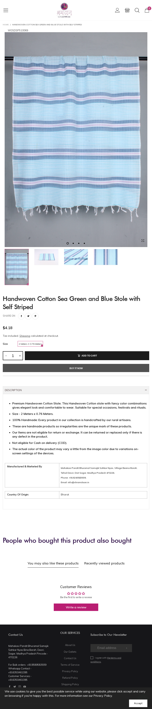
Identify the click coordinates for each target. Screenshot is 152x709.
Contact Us (70, 658)
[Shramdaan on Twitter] (14, 687)
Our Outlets (70, 651)
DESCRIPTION (13, 390)
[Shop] (127, 10)
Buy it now (76, 368)
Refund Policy (70, 677)
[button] (6, 356)
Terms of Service (70, 664)
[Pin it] (35, 316)
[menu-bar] (8, 10)
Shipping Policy (70, 684)
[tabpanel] (76, 139)
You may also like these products (53, 563)
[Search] (137, 10)
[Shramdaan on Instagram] (19, 687)
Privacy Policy (70, 671)
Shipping (24, 335)
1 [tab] (68, 243)
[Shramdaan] (64, 10)
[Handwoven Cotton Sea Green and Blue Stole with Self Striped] (76, 139)
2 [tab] (73, 243)
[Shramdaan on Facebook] (9, 687)
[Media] (142, 240)
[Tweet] (28, 316)
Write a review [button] (76, 607)
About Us (70, 645)
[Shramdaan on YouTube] (24, 687)
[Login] (117, 10)
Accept (138, 703)
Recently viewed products (104, 563)
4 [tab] (84, 243)
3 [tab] (79, 243)
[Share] (21, 316)
